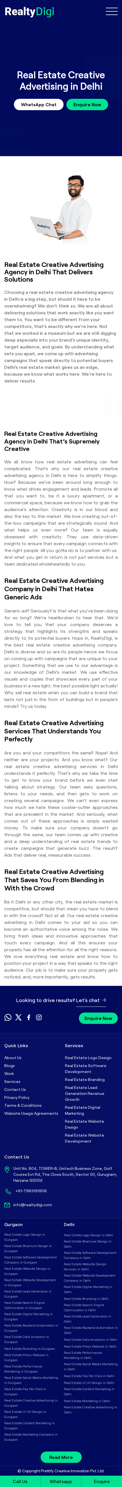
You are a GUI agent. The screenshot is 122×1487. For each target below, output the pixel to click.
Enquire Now (87, 104)
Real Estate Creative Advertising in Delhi (90, 1409)
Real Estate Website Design (84, 1124)
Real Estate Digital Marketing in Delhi (88, 1289)
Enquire (102, 1481)
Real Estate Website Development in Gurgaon (30, 1282)
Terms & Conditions (23, 1105)
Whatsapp (61, 1481)
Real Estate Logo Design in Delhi (88, 1235)
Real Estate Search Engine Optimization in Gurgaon (24, 1305)
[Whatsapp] (8, 1019)
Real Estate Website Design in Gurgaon (27, 1270)
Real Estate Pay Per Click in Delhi (89, 1376)
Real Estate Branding (85, 1079)
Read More (61, 1457)
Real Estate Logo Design (88, 1057)
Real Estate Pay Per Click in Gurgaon (25, 1391)
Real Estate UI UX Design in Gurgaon (25, 1414)
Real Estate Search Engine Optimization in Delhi (84, 1307)
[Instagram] (38, 1019)
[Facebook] (28, 1019)
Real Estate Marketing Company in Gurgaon (31, 1436)
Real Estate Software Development (85, 1068)
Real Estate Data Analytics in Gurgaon (26, 1339)
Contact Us (15, 1089)
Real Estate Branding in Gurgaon (29, 1348)
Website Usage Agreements (31, 1113)
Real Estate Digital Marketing (82, 1110)
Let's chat (88, 1000)
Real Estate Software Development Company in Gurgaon (30, 1259)
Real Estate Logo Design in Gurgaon (24, 1236)
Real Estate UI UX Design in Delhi (89, 1382)
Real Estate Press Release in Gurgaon (26, 1357)
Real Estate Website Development (84, 1138)
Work (9, 1073)
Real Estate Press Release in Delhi (90, 1346)
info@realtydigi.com (32, 1204)
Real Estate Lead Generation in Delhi (87, 1318)
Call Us (20, 1481)
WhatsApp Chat (38, 104)
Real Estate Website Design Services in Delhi (85, 1266)
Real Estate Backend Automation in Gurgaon (31, 1327)
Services (12, 1081)
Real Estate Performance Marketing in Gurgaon (23, 1368)
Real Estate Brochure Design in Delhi (88, 1243)
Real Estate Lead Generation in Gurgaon (28, 1293)
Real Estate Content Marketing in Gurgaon (29, 1425)
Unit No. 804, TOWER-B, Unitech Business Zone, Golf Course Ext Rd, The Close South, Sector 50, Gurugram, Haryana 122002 (65, 1174)
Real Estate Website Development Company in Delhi (89, 1277)
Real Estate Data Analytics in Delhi (90, 1339)
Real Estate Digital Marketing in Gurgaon (28, 1316)
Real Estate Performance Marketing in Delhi (83, 1355)
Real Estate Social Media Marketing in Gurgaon (31, 1379)
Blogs (9, 1065)
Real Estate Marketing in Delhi (87, 1401)
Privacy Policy (17, 1097)
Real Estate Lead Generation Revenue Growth (84, 1093)
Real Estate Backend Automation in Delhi (91, 1330)
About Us (13, 1057)
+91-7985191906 (31, 1190)
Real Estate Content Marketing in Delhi (89, 1391)
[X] (18, 1019)
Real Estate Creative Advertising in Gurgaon (31, 1402)
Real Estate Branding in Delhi (86, 1298)
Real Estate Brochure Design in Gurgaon (28, 1248)
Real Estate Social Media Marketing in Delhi (91, 1366)
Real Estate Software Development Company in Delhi (90, 1255)
